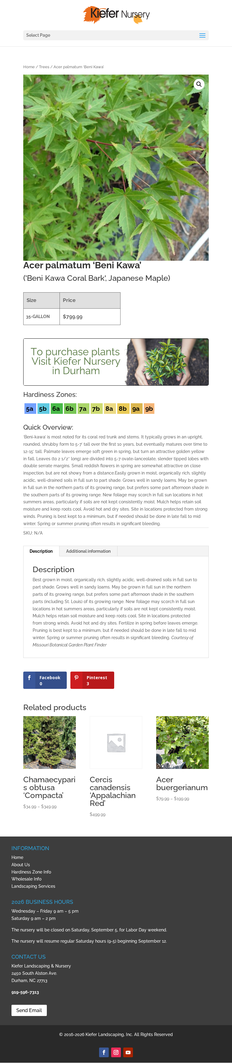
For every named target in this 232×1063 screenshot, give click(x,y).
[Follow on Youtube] (128, 1052)
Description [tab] (41, 551)
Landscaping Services (33, 886)
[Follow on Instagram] (116, 1052)
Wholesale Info (26, 879)
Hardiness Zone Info (31, 872)
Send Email (29, 1010)
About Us (20, 864)
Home (29, 67)
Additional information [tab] (88, 551)
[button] (199, 84)
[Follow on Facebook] (104, 1052)
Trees (44, 67)
